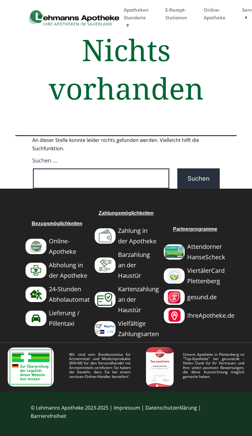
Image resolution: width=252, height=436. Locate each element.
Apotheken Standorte (136, 14)
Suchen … (44, 160)
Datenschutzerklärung (171, 407)
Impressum (127, 407)
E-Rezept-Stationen (176, 14)
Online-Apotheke (215, 14)
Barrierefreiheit (48, 416)
